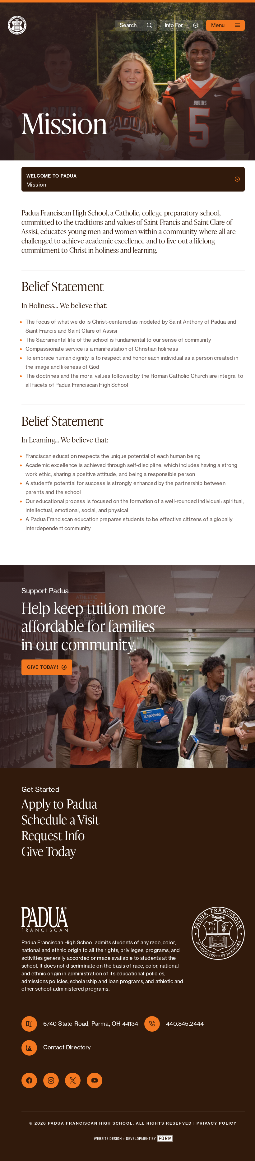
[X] (73, 1080)
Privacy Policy (217, 1123)
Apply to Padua (59, 803)
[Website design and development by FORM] (133, 1139)
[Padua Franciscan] (11, 25)
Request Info (53, 835)
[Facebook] (29, 1080)
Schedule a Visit (60, 819)
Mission (36, 184)
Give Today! (42, 667)
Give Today (48, 851)
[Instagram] (51, 1080)
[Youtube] (94, 1080)
